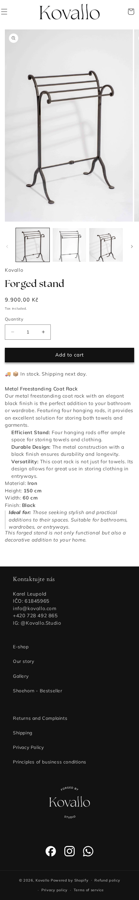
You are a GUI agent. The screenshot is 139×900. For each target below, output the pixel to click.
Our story (23, 661)
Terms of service (89, 890)
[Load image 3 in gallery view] (106, 245)
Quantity (14, 319)
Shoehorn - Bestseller (37, 691)
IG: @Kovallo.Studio (37, 623)
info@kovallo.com (35, 608)
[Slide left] (7, 246)
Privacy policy (54, 890)
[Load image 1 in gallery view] (32, 245)
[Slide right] (132, 246)
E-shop (21, 647)
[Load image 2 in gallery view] (69, 245)
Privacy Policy (28, 747)
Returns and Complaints (40, 718)
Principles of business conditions (49, 762)
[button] (8, 12)
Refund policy (107, 880)
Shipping (22, 733)
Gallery (20, 676)
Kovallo (42, 880)
